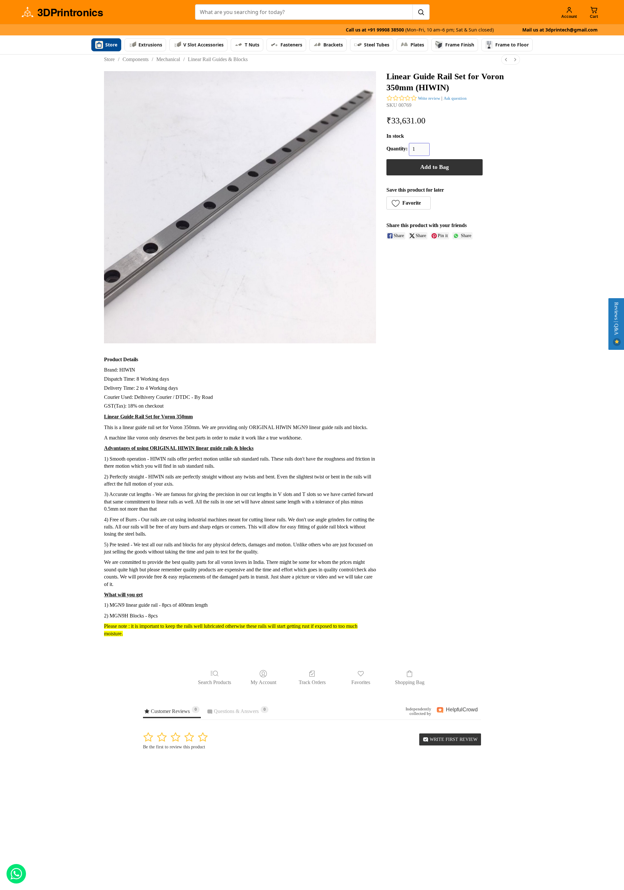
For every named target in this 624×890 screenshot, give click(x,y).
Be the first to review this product (174, 746)
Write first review (452, 739)
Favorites (360, 682)
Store (109, 59)
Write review (429, 98)
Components (136, 59)
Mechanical (168, 59)
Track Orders (312, 682)
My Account (263, 682)
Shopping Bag (409, 682)
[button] (408, 203)
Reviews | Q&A (616, 319)
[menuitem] (506, 59)
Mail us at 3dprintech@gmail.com (560, 29)
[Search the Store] (420, 12)
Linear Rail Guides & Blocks (218, 59)
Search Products (214, 682)
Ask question (455, 98)
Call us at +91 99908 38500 (420, 29)
